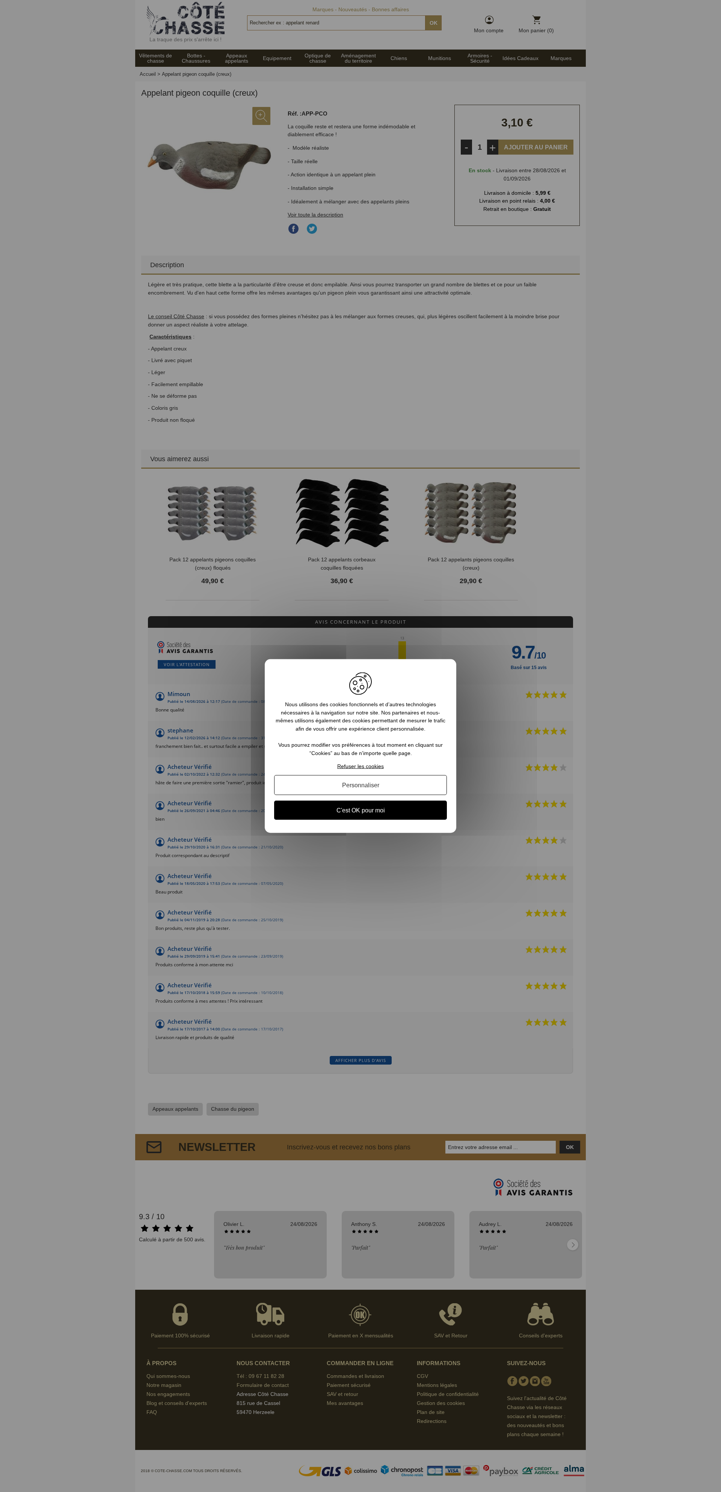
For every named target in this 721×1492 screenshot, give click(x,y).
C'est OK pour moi (360, 810)
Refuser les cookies (360, 766)
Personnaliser (360, 785)
